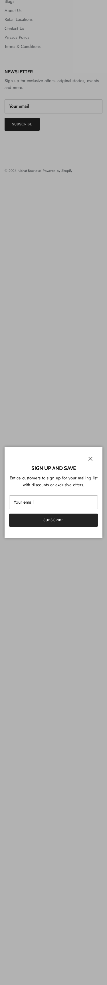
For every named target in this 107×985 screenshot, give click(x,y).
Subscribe (53, 520)
